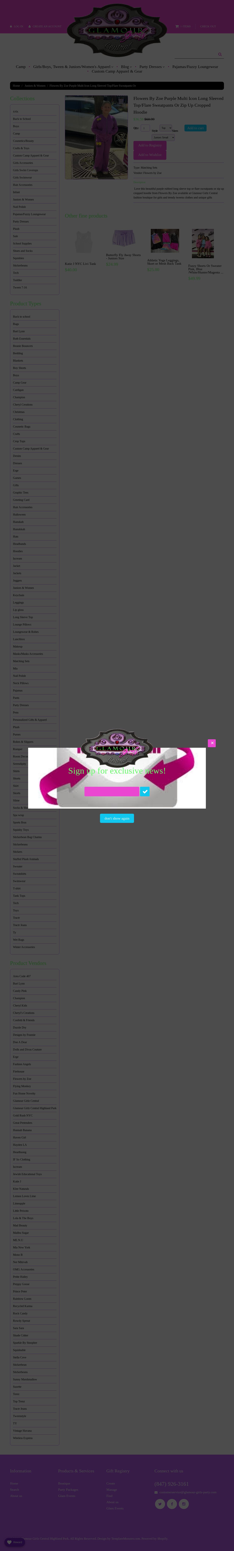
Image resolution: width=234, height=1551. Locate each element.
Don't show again (117, 818)
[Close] (212, 743)
